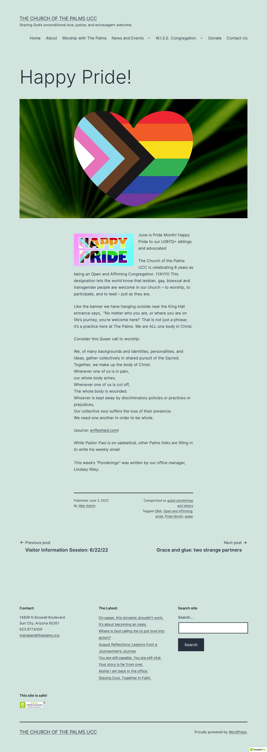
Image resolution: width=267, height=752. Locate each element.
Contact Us (237, 38)
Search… (185, 617)
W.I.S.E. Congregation (176, 38)
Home (35, 38)
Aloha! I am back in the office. (123, 671)
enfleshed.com (103, 430)
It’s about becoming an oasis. (123, 624)
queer (189, 516)
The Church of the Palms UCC (58, 18)
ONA (158, 511)
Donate (215, 38)
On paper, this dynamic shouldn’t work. (131, 618)
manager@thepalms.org (39, 635)
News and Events (128, 38)
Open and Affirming (177, 511)
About (51, 38)
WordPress (237, 732)
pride (159, 516)
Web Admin (87, 506)
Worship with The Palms (84, 38)
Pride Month (174, 516)
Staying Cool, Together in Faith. (125, 678)
